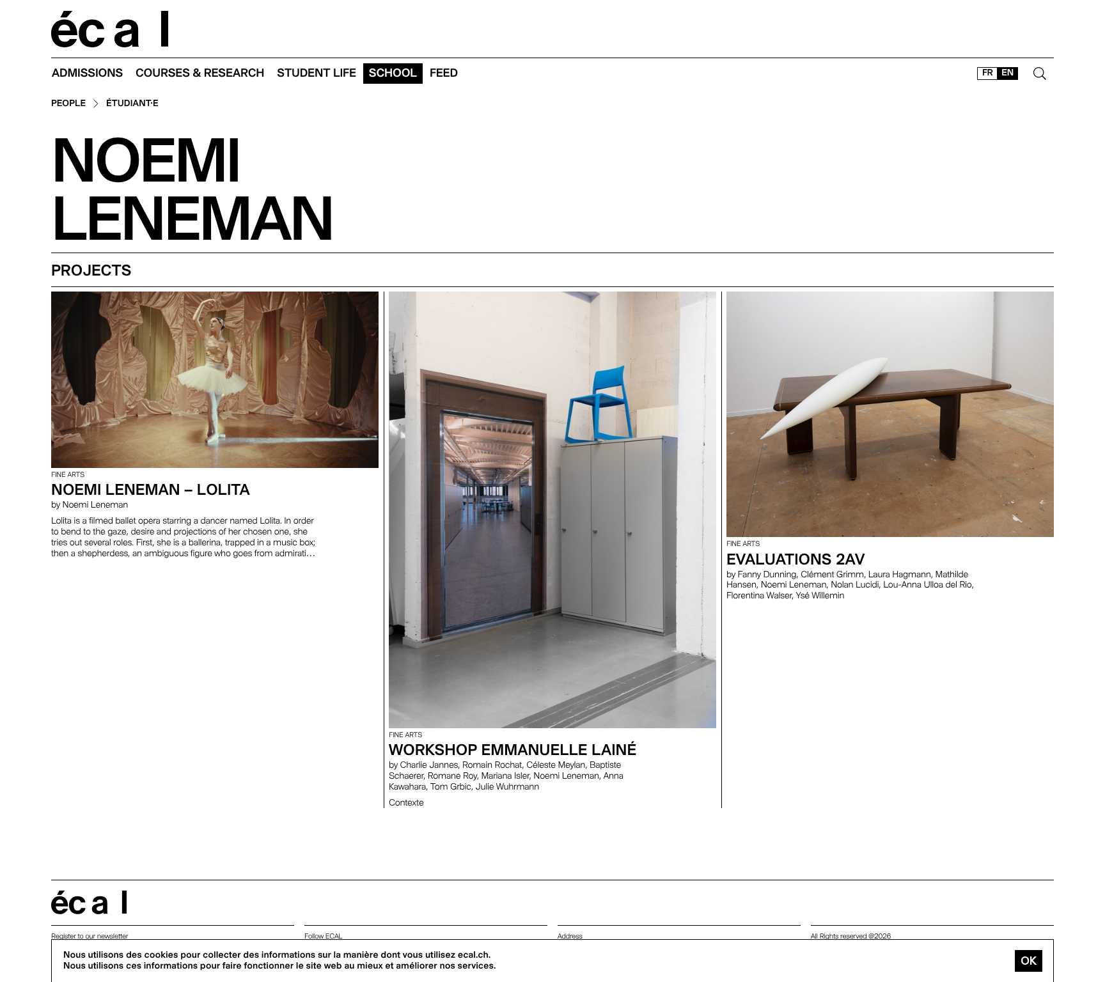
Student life (316, 73)
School (393, 73)
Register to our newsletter (89, 936)
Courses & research (200, 73)
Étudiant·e (132, 104)
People (68, 104)
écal (89, 902)
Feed (444, 73)
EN (1007, 73)
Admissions (87, 73)
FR (987, 73)
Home (110, 29)
